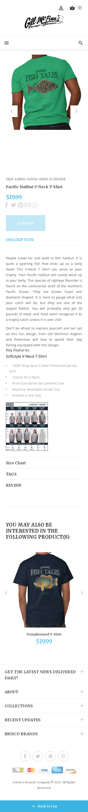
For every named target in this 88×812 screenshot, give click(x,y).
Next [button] (76, 111)
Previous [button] (12, 111)
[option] (44, 92)
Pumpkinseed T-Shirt (44, 634)
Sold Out (25, 223)
